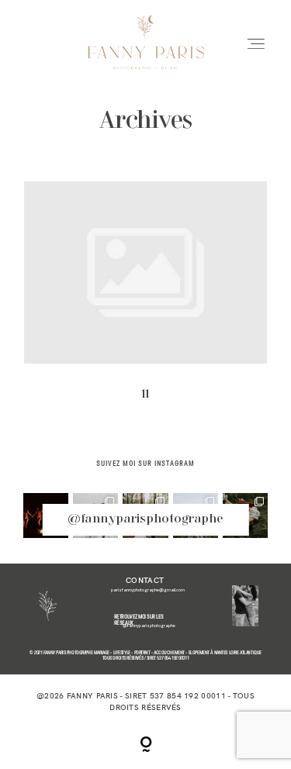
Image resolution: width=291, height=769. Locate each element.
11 (145, 301)
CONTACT (145, 580)
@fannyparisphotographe (145, 519)
